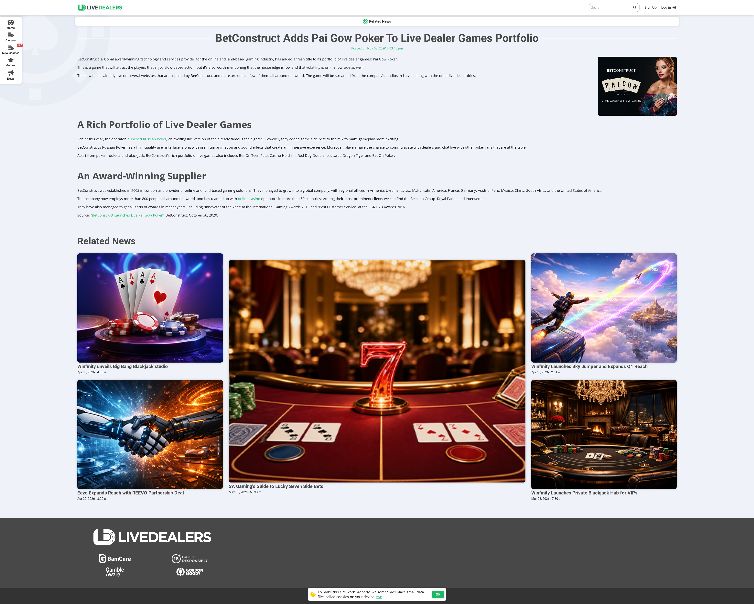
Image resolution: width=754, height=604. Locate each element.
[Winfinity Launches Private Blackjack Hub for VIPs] (604, 434)
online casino (249, 198)
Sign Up (650, 7)
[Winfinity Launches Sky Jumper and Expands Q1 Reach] (604, 307)
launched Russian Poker (146, 139)
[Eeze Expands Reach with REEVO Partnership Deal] (150, 434)
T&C (379, 597)
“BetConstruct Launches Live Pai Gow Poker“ (127, 215)
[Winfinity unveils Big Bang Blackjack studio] (150, 307)
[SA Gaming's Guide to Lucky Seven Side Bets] (377, 371)
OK (438, 594)
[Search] (635, 7)
